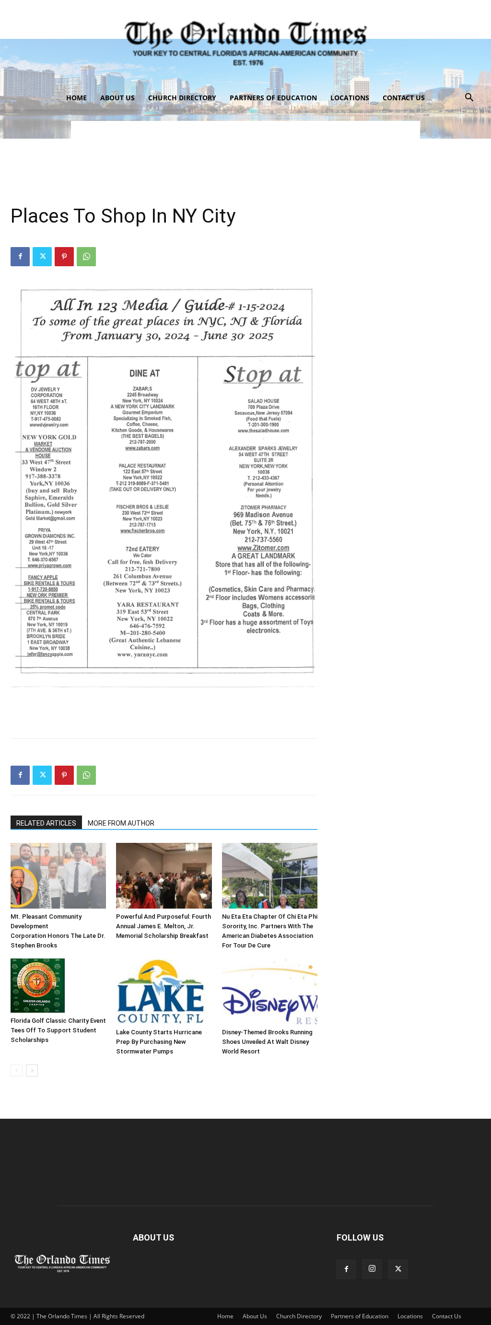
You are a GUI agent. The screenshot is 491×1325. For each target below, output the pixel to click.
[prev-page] (17, 1071)
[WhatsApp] (86, 256)
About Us (117, 97)
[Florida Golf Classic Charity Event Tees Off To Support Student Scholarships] (58, 985)
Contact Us (404, 97)
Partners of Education (273, 97)
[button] (468, 98)
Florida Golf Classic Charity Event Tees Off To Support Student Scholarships (58, 1030)
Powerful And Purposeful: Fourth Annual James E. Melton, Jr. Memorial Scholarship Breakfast (163, 926)
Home (76, 97)
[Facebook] (20, 256)
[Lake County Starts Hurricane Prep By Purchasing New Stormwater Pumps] (163, 991)
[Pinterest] (64, 256)
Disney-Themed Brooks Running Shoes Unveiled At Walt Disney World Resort (267, 1042)
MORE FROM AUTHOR (121, 823)
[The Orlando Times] (245, 43)
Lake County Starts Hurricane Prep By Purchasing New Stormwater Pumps (159, 1042)
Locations (349, 97)
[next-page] (32, 1071)
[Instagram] (372, 1268)
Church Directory (182, 97)
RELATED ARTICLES (46, 823)
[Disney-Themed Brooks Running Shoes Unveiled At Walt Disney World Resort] (269, 991)
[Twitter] (42, 256)
